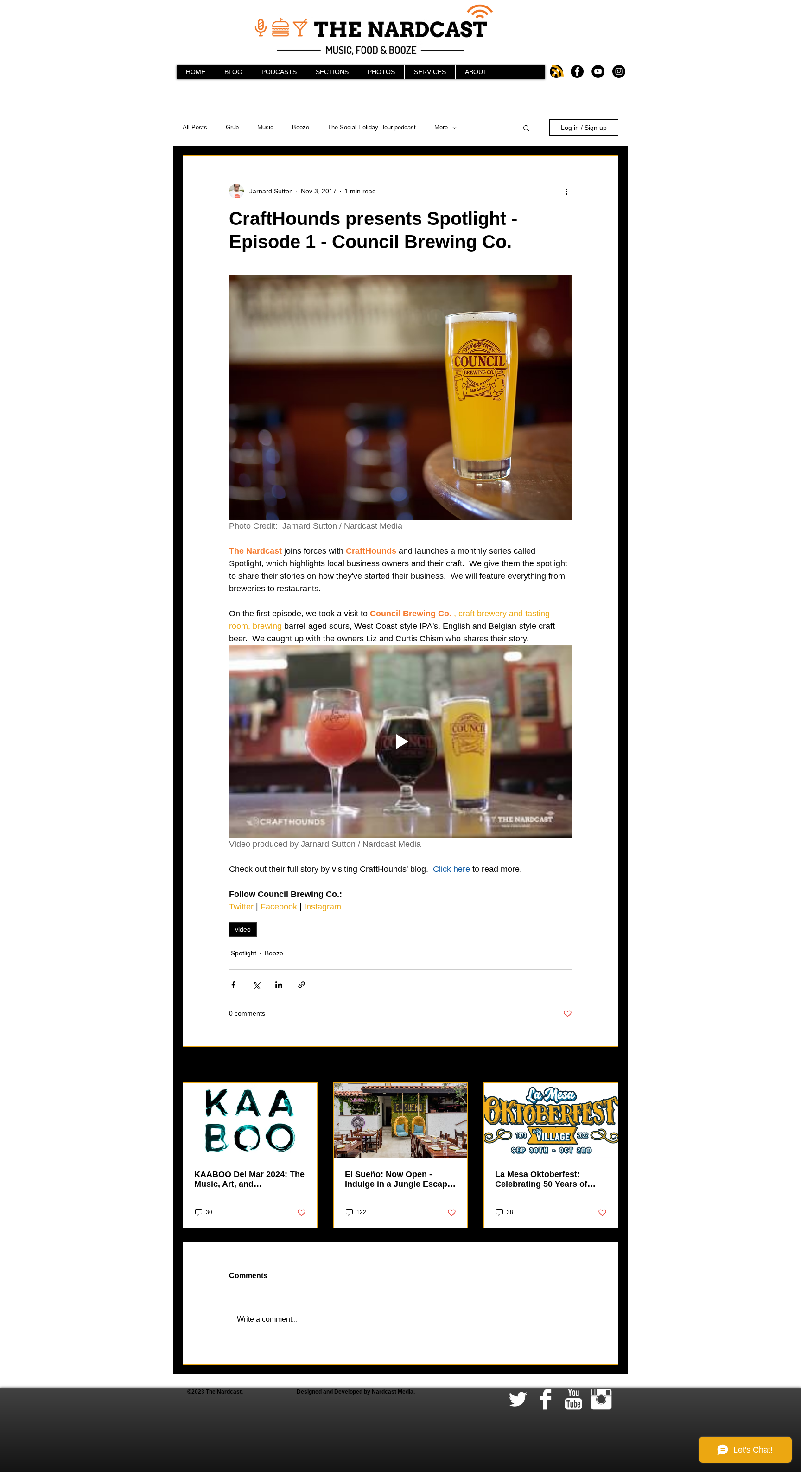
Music (265, 127)
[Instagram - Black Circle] (618, 71)
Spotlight (243, 953)
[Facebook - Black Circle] (577, 71)
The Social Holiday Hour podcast (372, 127)
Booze (300, 127)
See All (608, 1065)
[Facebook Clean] (545, 1399)
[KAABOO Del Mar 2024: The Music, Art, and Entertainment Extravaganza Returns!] (250, 1120)
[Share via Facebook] (233, 984)
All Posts (195, 127)
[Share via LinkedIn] (278, 984)
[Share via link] (301, 984)
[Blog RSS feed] (558, 71)
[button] (526, 127)
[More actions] (566, 191)
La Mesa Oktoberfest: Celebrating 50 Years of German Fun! (541, 1179)
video (243, 929)
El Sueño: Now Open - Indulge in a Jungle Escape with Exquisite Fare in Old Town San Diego (398, 1179)
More (441, 127)
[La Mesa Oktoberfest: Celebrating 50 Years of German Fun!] (551, 1120)
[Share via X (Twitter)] (256, 984)
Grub (232, 127)
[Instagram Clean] (601, 1399)
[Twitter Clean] (517, 1399)
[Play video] (400, 741)
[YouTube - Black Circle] (597, 71)
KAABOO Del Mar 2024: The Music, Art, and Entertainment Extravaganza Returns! (249, 1179)
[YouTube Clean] (573, 1399)
